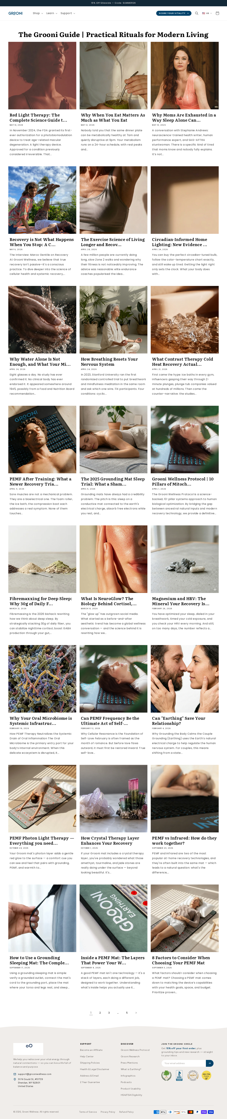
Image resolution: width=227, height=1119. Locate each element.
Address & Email (89, 1075)
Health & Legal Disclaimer (94, 1069)
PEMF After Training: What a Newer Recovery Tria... (40, 481)
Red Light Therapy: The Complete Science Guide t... (38, 117)
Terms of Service (88, 1112)
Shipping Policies (90, 1062)
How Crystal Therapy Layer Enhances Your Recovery (110, 840)
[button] (37, 13)
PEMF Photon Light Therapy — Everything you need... (42, 840)
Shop (36, 13)
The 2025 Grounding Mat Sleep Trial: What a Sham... (113, 481)
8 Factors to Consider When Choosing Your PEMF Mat (181, 960)
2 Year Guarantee (90, 1082)
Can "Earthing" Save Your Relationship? (178, 720)
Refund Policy (126, 1112)
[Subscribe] (210, 1063)
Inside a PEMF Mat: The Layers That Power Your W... (113, 960)
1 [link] (91, 1013)
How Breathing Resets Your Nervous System (109, 361)
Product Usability (131, 1088)
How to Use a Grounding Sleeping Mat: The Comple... (39, 960)
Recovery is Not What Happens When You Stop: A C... (42, 242)
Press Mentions (129, 1062)
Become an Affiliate (91, 1050)
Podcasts (126, 1082)
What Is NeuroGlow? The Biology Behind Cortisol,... (109, 601)
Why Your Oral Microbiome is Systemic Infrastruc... (41, 720)
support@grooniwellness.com (35, 1074)
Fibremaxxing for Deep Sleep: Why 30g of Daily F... (41, 601)
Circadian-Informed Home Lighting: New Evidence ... (179, 242)
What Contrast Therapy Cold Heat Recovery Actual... (182, 361)
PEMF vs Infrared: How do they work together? (184, 840)
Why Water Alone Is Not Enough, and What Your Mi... (40, 361)
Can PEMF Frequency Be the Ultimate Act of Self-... (110, 720)
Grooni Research (130, 1056)
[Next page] (136, 1012)
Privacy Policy (108, 1112)
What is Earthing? (131, 1069)
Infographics (128, 1075)
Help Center (87, 1056)
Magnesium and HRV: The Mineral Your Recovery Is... (180, 601)
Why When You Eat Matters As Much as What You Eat (113, 117)
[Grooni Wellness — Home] (28, 1049)
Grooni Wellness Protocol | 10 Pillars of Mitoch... (183, 481)
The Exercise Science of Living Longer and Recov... (113, 242)
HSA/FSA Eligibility (131, 1095)
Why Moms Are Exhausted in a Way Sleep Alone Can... (184, 117)
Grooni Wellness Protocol (135, 1050)
